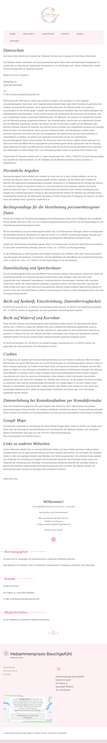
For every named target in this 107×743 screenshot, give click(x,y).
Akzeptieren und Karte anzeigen (28, 716)
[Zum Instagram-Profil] (58, 669)
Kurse (80, 34)
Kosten (65, 34)
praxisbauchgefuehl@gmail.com (25, 94)
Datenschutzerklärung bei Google (28, 710)
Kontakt (14, 41)
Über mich (28, 34)
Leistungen (48, 34)
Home (13, 34)
